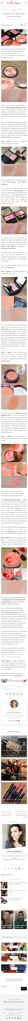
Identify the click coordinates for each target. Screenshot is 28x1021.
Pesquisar (4, 986)
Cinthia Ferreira (7, 25)
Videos (11, 1012)
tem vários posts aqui (12, 612)
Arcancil (4, 686)
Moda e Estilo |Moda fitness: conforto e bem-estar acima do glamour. (21, 815)
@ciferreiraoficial (6, 874)
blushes (11, 686)
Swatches (14, 10)
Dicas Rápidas (22, 909)
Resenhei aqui (11, 531)
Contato (19, 1015)
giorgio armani (6, 689)
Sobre (4, 1012)
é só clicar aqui (17, 675)
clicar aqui (11, 267)
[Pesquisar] (24, 988)
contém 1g (18, 686)
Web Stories (10, 1015)
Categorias (20, 1012)
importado (7, 9)
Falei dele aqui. (5, 361)
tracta (13, 689)
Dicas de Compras (13, 1014)
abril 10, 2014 (14, 19)
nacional (20, 9)
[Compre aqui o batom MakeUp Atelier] (14, 680)
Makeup (14, 9)
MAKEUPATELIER (15, 1002)
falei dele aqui (18, 190)
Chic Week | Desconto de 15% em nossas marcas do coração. (7, 814)
